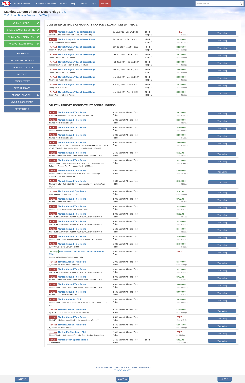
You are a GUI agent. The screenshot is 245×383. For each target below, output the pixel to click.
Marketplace (45, 3)
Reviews (22, 60)
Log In (94, 3)
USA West (42, 15)
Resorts (21, 3)
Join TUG (105, 3)
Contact (83, 3)
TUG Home (10, 15)
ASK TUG (122, 379)
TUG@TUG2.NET (122, 370)
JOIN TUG (22, 379)
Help (73, 3)
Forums (63, 3)
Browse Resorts (26, 15)
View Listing (222, 33)
